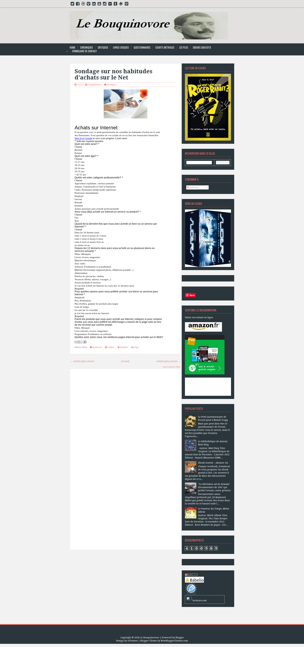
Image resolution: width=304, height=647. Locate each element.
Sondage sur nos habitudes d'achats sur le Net (113, 74)
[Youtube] (99, 4)
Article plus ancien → (168, 361)
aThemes (133, 640)
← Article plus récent (82, 361)
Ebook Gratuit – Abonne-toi (213, 462)
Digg (136, 347)
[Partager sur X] (82, 342)
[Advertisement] (125, 588)
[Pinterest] (126, 4)
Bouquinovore (94, 84)
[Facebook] (77, 4)
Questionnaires (142, 47)
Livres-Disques (121, 47)
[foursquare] (121, 4)
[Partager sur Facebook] (85, 342)
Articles (193, 187)
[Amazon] (203, 326)
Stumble (123, 347)
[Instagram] (104, 4)
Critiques (103, 47)
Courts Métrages (164, 47)
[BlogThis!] (79, 342)
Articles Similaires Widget (171, 367)
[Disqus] (125, 416)
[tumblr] (115, 4)
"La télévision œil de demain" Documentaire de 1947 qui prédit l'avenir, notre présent (214, 487)
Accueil (125, 361)
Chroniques (86, 47)
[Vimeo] (88, 4)
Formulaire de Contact (84, 51)
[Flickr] (110, 4)
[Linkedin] (94, 4)
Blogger (179, 637)
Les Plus (183, 47)
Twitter (110, 347)
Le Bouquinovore (149, 637)
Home (72, 47)
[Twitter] (72, 4)
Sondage (111, 84)
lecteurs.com (200, 600)
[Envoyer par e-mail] (76, 342)
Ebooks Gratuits (202, 47)
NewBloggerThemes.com (174, 640)
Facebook (97, 347)
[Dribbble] (83, 4)
